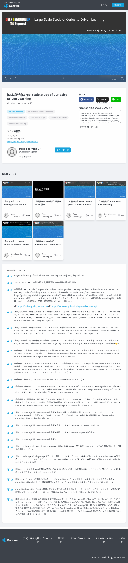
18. (11, 469)
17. (11, 456)
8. (11, 363)
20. (11, 489)
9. (11, 379)
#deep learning (16, 111)
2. (11, 282)
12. (11, 412)
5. (11, 327)
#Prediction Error (58, 117)
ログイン (104, 5)
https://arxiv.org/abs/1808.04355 (33, 306)
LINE (118, 99)
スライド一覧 (63, 149)
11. (11, 399)
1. (11, 275)
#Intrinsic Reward (17, 117)
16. (11, 446)
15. (11, 439)
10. (11, 386)
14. (11, 432)
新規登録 (118, 5)
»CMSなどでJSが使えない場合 (100, 108)
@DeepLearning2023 (28, 151)
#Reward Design (37, 117)
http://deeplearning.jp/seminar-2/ (22, 141)
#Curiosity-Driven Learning (40, 111)
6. (11, 340)
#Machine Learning (17, 123)
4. (11, 311)
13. (11, 425)
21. (11, 499)
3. (11, 289)
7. (11, 350)
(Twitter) (103, 99)
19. (11, 479)
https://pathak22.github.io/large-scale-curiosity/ (74, 306)
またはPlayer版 (102, 103)
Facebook (88, 99)
